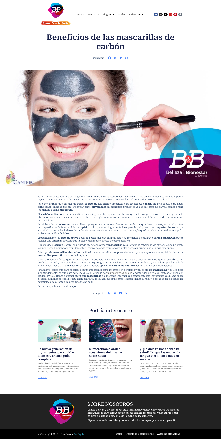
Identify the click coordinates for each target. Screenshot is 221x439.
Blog (105, 14)
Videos (133, 14)
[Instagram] (161, 14)
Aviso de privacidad (168, 433)
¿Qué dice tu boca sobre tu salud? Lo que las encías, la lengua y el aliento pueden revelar (160, 354)
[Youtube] (170, 14)
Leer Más (42, 378)
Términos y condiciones (140, 433)
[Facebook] (156, 14)
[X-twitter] (166, 14)
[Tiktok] (180, 14)
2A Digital (79, 434)
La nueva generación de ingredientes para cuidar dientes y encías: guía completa (56, 354)
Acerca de (93, 14)
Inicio (80, 14)
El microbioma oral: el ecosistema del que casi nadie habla (106, 352)
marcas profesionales (119, 273)
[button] (109, 57)
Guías (121, 14)
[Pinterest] (175, 14)
